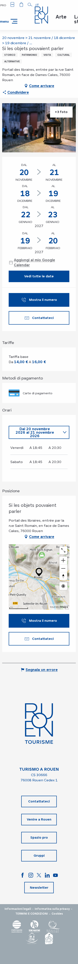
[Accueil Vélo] (49, 938)
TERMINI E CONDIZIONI (31, 913)
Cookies (57, 913)
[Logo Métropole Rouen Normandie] (16, 926)
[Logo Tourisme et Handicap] (31, 938)
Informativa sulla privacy (52, 909)
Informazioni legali (18, 909)
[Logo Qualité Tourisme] (53, 926)
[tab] (34, 432)
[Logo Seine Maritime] (34, 926)
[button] (30, 4)
